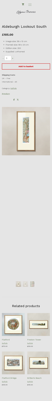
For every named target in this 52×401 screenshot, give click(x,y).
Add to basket (26, 66)
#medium (6, 94)
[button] (3, 58)
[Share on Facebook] (14, 100)
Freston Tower (34, 339)
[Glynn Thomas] (26, 12)
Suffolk (13, 88)
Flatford (6, 339)
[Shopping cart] (23, 4)
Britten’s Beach (34, 378)
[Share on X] (18, 100)
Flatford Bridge (9, 378)
